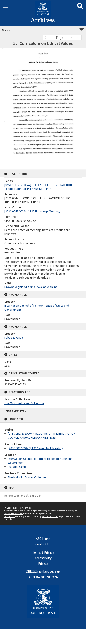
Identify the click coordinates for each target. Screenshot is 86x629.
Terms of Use (25, 507)
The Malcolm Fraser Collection (27, 477)
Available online (47, 287)
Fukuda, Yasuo (17, 467)
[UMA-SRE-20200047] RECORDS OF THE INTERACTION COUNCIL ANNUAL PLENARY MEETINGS (41, 435)
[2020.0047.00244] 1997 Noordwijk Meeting (35, 448)
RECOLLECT (9, 516)
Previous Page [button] (46, 37)
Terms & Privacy (43, 552)
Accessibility (43, 558)
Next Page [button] (78, 37)
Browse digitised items (19, 287)
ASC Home (43, 539)
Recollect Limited (50, 516)
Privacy (43, 563)
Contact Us (43, 544)
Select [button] (73, 37)
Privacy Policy (10, 507)
